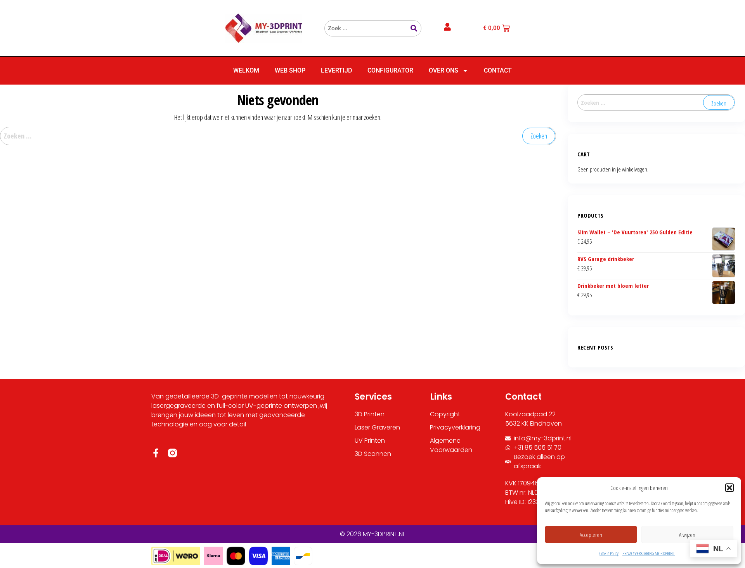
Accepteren (591, 535)
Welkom (246, 70)
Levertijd (336, 70)
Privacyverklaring (455, 427)
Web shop (290, 70)
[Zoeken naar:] (278, 136)
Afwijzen (687, 535)
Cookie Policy (609, 553)
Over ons (443, 70)
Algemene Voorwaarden (451, 445)
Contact (498, 70)
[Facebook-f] (155, 453)
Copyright (445, 414)
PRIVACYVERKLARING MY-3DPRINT (648, 553)
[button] (729, 488)
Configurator (390, 70)
